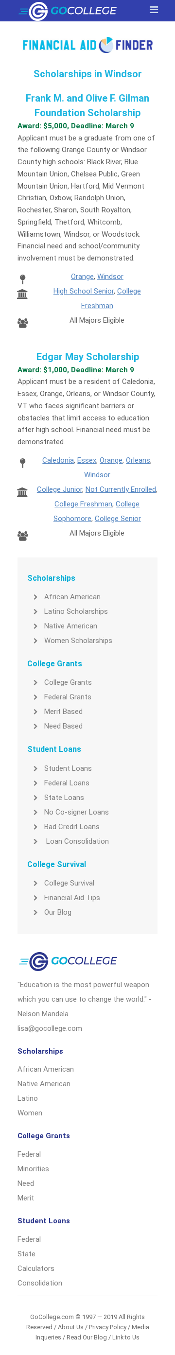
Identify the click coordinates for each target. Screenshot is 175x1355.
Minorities (33, 1168)
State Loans (64, 797)
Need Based (63, 726)
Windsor (110, 276)
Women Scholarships (78, 640)
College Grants (68, 682)
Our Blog (57, 912)
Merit (26, 1198)
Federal (29, 1154)
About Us (71, 1327)
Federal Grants (67, 697)
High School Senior (83, 291)
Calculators (36, 1268)
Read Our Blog (87, 1337)
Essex (86, 460)
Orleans (138, 460)
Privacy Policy (107, 1327)
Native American (70, 626)
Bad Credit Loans (72, 826)
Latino (28, 1098)
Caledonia (58, 460)
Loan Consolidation (76, 841)
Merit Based (63, 711)
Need (26, 1183)
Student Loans (68, 768)
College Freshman (83, 504)
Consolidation (40, 1283)
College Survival (69, 883)
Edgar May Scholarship (87, 357)
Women (30, 1113)
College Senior (118, 518)
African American (72, 596)
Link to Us (126, 1337)
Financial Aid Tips (72, 897)
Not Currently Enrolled (121, 489)
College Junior (59, 489)
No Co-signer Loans (76, 812)
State (26, 1254)
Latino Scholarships (76, 611)
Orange (82, 276)
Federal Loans (66, 783)
